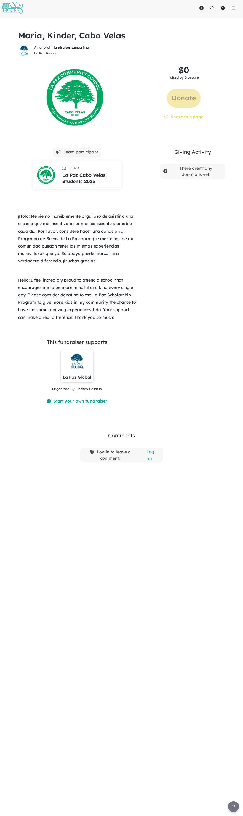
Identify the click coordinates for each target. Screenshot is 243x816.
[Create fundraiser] (201, 8)
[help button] (233, 806)
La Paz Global (45, 53)
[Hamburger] (233, 8)
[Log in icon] (223, 8)
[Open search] (212, 8)
